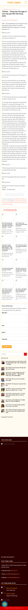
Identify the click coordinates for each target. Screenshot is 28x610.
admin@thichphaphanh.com (12, 574)
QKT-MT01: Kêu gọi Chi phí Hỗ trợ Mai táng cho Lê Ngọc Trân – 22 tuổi (15, 389)
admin (16, 20)
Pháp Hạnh (14, 2)
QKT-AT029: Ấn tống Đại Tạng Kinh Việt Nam (16, 384)
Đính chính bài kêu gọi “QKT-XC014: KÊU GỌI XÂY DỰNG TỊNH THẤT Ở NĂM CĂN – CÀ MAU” (16, 363)
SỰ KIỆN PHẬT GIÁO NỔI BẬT (9, 9)
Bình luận (4, 312)
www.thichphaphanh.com (13, 577)
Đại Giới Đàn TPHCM (12, 202)
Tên (3, 325)
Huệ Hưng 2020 (9, 204)
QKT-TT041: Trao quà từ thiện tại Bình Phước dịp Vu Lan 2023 (15, 405)
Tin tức (18, 9)
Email (4, 332)
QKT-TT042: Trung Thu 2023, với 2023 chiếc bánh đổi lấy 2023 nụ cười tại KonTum (15, 395)
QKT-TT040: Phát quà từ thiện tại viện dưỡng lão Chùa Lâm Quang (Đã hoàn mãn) (15, 411)
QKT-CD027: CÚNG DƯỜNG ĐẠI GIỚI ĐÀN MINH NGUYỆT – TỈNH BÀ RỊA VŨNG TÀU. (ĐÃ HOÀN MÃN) (15, 374)
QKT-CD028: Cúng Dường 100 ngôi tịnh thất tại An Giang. (16, 368)
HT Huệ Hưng (21, 202)
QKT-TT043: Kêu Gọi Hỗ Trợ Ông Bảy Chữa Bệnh (15, 379)
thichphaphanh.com (18, 608)
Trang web (4, 339)
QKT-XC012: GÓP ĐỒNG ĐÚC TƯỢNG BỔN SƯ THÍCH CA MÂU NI (15, 400)
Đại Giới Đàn (17, 200)
